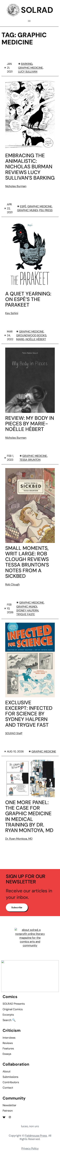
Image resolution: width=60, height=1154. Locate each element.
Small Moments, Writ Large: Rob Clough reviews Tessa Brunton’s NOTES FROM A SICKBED (27, 562)
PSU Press (45, 210)
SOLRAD (37, 10)
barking (26, 64)
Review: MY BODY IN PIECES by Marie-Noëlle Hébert (29, 423)
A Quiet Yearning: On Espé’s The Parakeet (28, 299)
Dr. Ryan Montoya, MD (18, 839)
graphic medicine (30, 68)
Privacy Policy (30, 1148)
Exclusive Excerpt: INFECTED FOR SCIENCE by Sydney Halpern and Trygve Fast (28, 714)
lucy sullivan (27, 71)
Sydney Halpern (27, 610)
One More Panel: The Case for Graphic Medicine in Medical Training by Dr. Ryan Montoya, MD (29, 816)
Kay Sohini (11, 313)
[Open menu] (29, 21)
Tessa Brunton (30, 460)
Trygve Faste (25, 614)
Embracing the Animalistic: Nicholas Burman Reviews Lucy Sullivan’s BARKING (30, 167)
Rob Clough (12, 584)
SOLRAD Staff (13, 733)
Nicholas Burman (15, 186)
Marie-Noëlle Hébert (31, 339)
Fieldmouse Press (36, 1135)
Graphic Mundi (27, 210)
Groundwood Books (31, 335)
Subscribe (16, 907)
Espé (23, 206)
